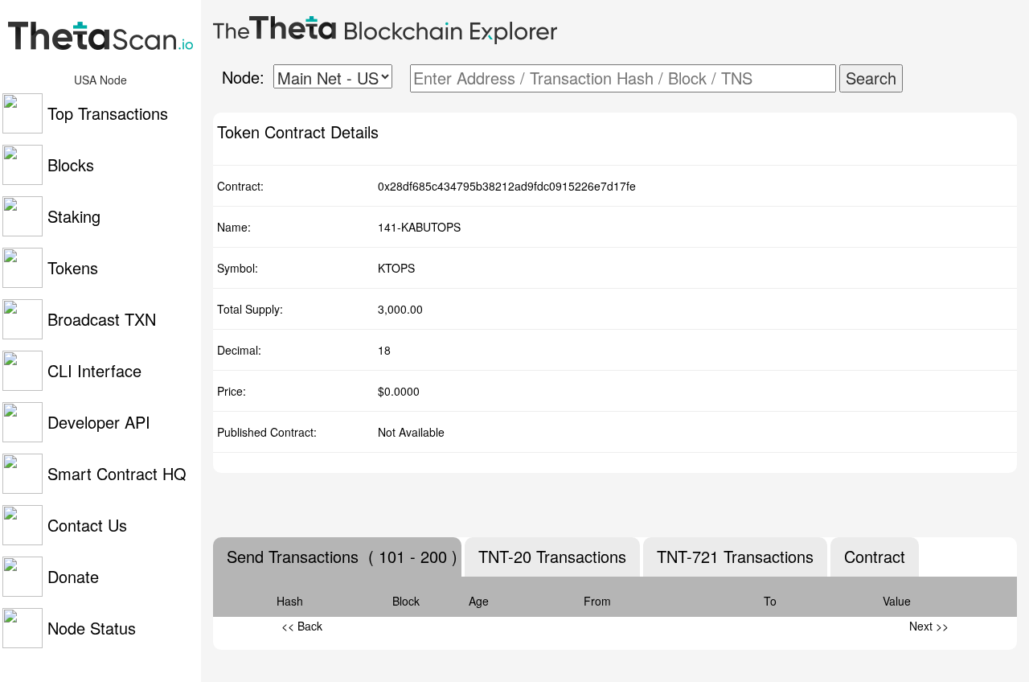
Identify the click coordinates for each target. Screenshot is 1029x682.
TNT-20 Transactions (552, 556)
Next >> (929, 626)
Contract (874, 556)
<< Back (301, 626)
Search (871, 77)
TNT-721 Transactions (735, 556)
